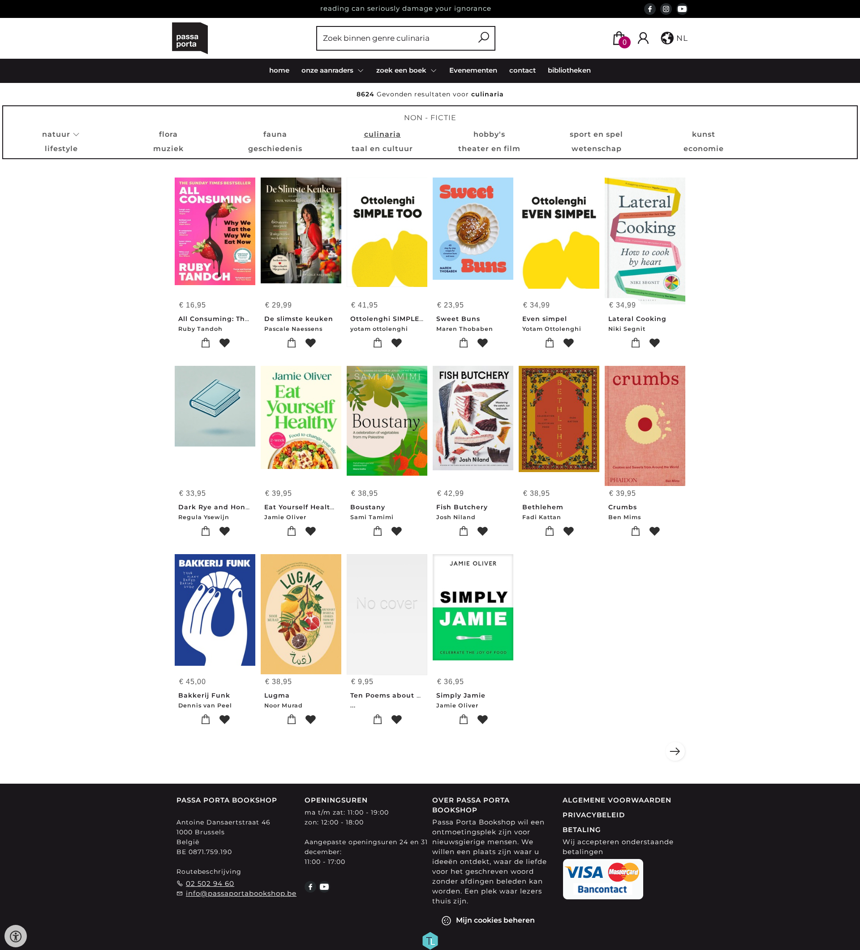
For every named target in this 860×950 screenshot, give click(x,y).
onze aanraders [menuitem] (328, 70)
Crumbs (622, 507)
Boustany (367, 507)
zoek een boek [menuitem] (402, 70)
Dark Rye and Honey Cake (226, 507)
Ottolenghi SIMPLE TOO (393, 319)
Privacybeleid (594, 815)
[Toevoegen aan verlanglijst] (224, 343)
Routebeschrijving (208, 872)
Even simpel (544, 319)
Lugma (277, 695)
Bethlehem (542, 507)
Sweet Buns (458, 319)
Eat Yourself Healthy (301, 507)
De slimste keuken (298, 319)
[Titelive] (430, 940)
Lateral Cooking (637, 319)
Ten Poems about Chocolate (402, 695)
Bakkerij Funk (204, 695)
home (279, 70)
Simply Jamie (461, 695)
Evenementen (473, 70)
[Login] (643, 38)
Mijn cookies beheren (494, 919)
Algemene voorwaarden (617, 800)
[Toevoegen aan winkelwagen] (206, 343)
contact (522, 70)
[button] (673, 38)
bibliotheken (569, 70)
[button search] (483, 38)
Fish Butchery (462, 507)
